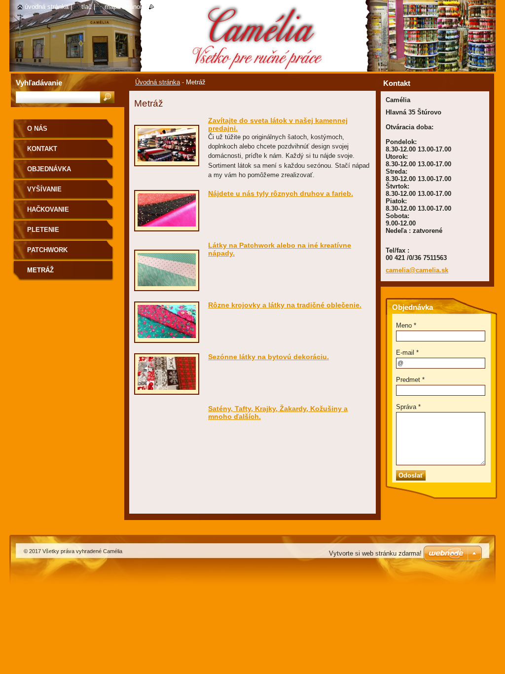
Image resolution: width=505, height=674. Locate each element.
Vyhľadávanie (39, 82)
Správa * (408, 407)
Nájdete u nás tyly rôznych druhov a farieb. (280, 193)
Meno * (406, 325)
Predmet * (410, 379)
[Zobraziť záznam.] (166, 161)
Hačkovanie (48, 209)
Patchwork (47, 250)
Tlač (86, 6)
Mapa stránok (124, 6)
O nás (37, 128)
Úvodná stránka (157, 82)
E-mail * (407, 352)
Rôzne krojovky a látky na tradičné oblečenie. (284, 305)
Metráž (40, 270)
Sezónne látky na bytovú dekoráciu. (268, 357)
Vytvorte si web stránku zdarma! (375, 553)
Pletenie (43, 229)
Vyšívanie (44, 189)
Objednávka (49, 169)
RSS (160, 6)
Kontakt (42, 148)
